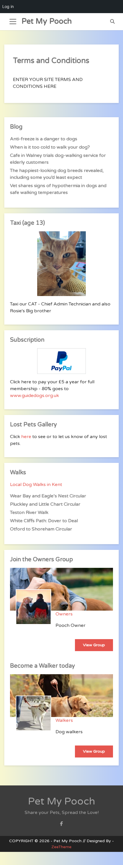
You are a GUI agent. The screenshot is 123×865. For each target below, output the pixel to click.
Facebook (61, 825)
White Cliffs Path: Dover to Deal (44, 521)
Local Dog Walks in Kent (36, 484)
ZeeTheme (61, 846)
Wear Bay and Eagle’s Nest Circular (48, 496)
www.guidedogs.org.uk (34, 395)
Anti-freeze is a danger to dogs (43, 139)
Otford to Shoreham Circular (41, 529)
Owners (64, 614)
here (26, 436)
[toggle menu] (12, 21)
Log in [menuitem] (8, 6)
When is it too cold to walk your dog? (50, 147)
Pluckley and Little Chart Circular (45, 504)
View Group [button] (94, 645)
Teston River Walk (29, 512)
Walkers (64, 720)
